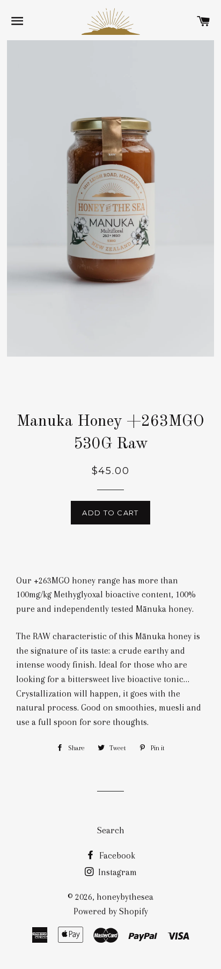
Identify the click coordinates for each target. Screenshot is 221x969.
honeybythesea (125, 897)
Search (110, 830)
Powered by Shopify (110, 911)
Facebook (116, 855)
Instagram (116, 872)
